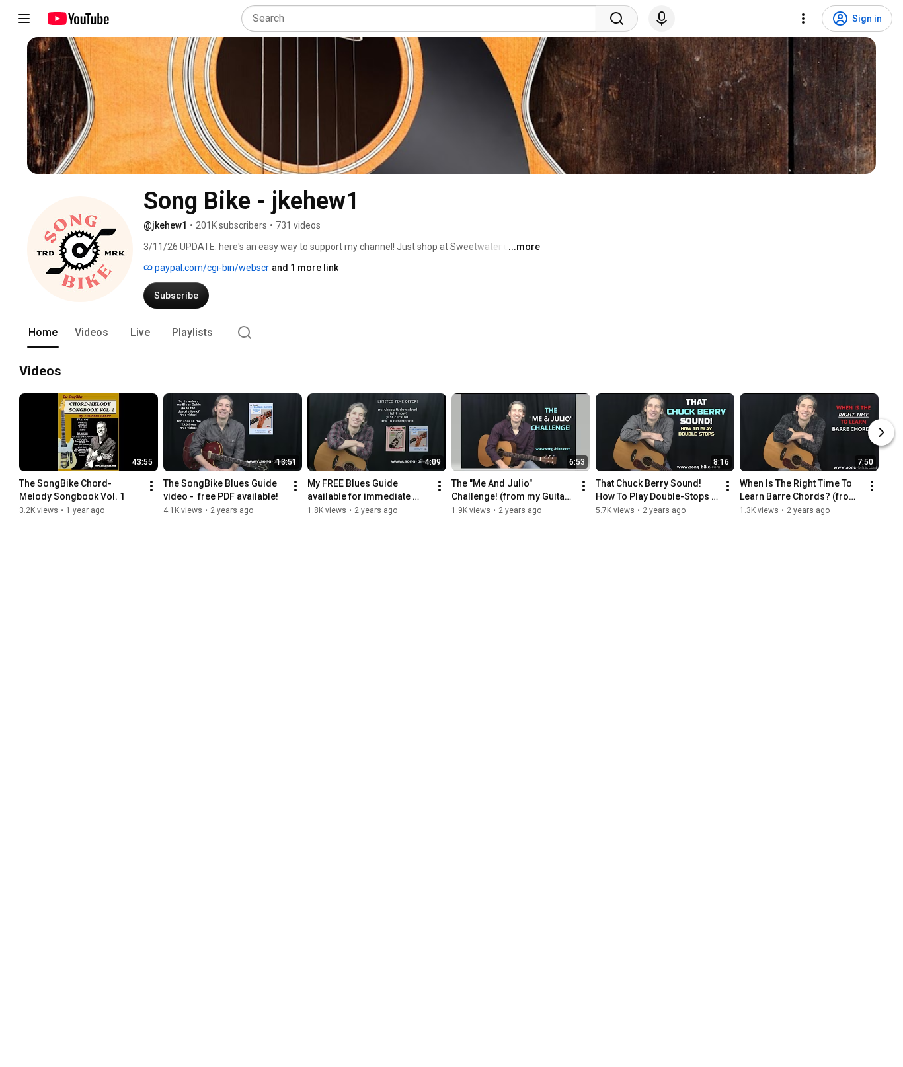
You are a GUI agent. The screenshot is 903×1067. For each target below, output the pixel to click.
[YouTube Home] (77, 18)
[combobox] (423, 18)
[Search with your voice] (661, 18)
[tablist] (451, 332)
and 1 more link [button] (305, 267)
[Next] (881, 432)
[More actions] (151, 486)
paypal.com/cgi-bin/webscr (211, 267)
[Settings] (803, 18)
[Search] (617, 18)
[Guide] (24, 18)
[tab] (43, 332)
